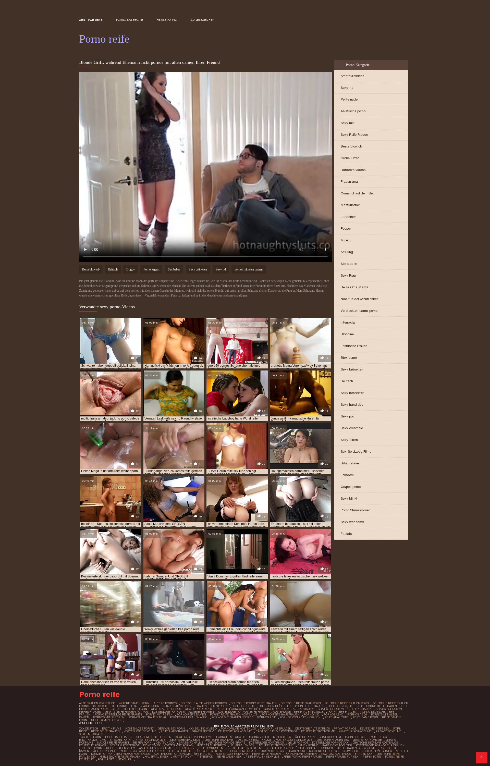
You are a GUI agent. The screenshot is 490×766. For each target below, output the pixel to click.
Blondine (347, 334)
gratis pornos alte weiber (239, 708)
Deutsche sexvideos (185, 739)
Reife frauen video (120, 748)
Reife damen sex (229, 756)
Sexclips (125, 759)
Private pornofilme (150, 739)
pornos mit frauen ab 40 (147, 717)
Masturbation (351, 205)
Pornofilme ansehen (301, 753)
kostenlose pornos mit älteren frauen (183, 711)
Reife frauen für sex (342, 756)
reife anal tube (337, 717)
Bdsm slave (350, 463)
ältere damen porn (134, 703)
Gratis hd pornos (280, 748)
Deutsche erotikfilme (318, 731)
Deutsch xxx (165, 742)
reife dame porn (365, 717)
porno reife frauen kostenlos (234, 714)
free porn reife (271, 706)
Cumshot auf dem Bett (358, 193)
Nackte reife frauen (113, 742)
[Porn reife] (481, 757)
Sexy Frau (348, 275)
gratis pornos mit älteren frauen (345, 708)
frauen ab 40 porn (145, 706)
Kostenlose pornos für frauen (380, 745)
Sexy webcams (352, 522)
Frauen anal (350, 181)
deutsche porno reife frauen (254, 703)
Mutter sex (282, 736)
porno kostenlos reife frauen (118, 714)
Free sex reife (180, 750)
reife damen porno (105, 720)
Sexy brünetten (352, 369)
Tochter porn (90, 736)
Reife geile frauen (105, 731)
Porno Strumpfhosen (355, 510)
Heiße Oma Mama (354, 287)
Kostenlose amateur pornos (142, 750)
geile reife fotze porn (129, 708)
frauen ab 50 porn (177, 706)
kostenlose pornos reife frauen (243, 711)
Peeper (346, 228)
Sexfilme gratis (91, 734)
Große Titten (350, 158)
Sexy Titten (349, 440)
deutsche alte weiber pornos (204, 703)
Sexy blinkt (349, 498)
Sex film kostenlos (124, 745)
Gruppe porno (351, 487)
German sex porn (171, 728)
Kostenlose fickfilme (140, 731)
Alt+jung (347, 252)
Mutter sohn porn (116, 739)
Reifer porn (142, 742)
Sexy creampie (352, 428)
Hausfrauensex (156, 756)
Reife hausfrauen (174, 731)
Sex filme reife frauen (154, 736)
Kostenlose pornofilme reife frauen (182, 753)
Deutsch (347, 381)
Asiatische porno (353, 111)
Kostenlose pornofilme (193, 736)
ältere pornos (165, 703)
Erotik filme (111, 728)
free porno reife (341, 706)
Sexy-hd (347, 88)
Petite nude (349, 99)
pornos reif (266, 717)
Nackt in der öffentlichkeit (359, 299)
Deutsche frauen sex (332, 739)
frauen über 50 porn (211, 706)
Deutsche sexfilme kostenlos (375, 742)
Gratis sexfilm (203, 731)
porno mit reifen (159, 714)
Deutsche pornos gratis (226, 742)
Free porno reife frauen (303, 756)
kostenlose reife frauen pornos (298, 711)
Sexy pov (347, 416)
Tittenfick (205, 756)
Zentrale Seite (90, 19)
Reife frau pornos (211, 745)
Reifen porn (371, 756)
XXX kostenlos (272, 750)
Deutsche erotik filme (276, 745)
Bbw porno (349, 358)
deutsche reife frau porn (301, 703)
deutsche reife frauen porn (347, 703)
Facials (346, 534)
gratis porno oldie (199, 708)
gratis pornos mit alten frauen (289, 708)
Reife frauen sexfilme (246, 748)
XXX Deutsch (88, 728)
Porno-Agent (151, 269)
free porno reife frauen (377, 706)
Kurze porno (101, 753)
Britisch (113, 269)
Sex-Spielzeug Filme (356, 451)
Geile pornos (298, 742)
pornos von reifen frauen (300, 717)
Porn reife (106, 759)
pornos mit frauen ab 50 (188, 717)
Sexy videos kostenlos (133, 753)
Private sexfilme (388, 731)
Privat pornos (345, 728)
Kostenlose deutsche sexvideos (333, 750)
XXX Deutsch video (203, 728)
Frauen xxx (296, 750)
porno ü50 (312, 714)
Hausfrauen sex (242, 745)
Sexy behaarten (352, 393)
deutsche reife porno (110, 706)
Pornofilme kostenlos (238, 728)
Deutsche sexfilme (219, 739)
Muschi (346, 240)
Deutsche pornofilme (235, 731)
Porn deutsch (355, 736)
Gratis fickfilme (191, 742)
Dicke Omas (151, 745)
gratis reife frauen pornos (126, 711)
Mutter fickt (183, 756)
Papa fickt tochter (337, 745)
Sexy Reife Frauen (354, 135)
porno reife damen (191, 714)
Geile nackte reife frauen (120, 756)
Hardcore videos (353, 170)
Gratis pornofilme (367, 739)
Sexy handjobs (352, 404)
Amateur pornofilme (355, 731)
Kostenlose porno (178, 745)
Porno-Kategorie (129, 19)
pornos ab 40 (333, 714)
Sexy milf (347, 123)
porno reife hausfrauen (281, 714)
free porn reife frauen (305, 706)
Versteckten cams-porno (359, 311)
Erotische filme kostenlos (276, 731)
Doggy (130, 269)
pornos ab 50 (357, 714)
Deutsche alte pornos (312, 728)
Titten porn (185, 748)
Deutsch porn (91, 748)
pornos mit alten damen (249, 269)
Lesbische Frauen (354, 346)
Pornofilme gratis (230, 736)
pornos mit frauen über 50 (232, 717)
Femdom (347, 475)
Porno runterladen (275, 728)
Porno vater (259, 736)
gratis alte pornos (166, 708)
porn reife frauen (342, 711)
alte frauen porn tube (97, 703)
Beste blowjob (351, 146)
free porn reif (243, 706)
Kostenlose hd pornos (266, 742)
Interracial (348, 322)
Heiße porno (167, 19)
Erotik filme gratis (377, 750)
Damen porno (308, 745)
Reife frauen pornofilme (356, 748)
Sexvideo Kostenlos (336, 753)
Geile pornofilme (212, 748)
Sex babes (349, 264)
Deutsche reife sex (374, 728)
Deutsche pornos (92, 745)
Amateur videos (352, 76)
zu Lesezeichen (202, 19)
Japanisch (348, 217)
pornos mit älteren (108, 717)
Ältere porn (305, 736)
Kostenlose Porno (139, 728)
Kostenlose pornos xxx (330, 742)
